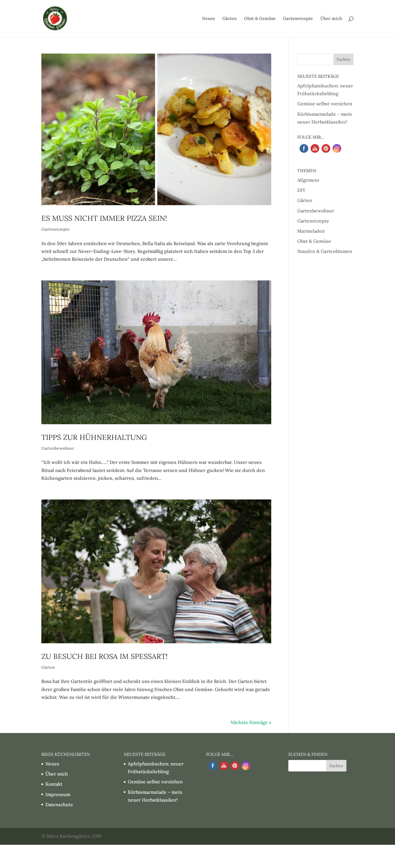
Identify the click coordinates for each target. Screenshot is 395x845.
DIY (301, 190)
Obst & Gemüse (260, 18)
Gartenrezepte (298, 18)
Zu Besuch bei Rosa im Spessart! (104, 656)
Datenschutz (59, 804)
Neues (208, 18)
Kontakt (53, 784)
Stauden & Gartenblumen (324, 251)
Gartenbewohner (57, 448)
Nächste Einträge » (250, 722)
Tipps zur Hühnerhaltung (94, 437)
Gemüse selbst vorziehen (324, 103)
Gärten (229, 18)
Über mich (331, 18)
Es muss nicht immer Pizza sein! (104, 218)
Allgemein (308, 180)
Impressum (57, 794)
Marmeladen (311, 231)
